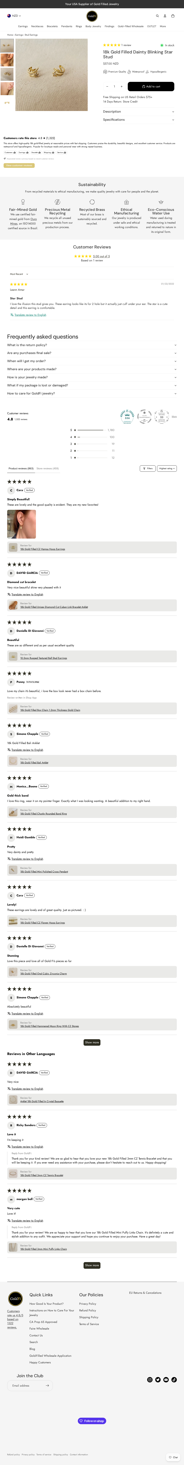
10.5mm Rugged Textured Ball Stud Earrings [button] (43, 658)
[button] (112, 45)
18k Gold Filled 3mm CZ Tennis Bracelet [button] (41, 1175)
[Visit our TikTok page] (174, 1379)
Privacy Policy (87, 1304)
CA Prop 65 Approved (43, 1322)
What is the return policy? (27, 345)
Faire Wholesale (39, 1328)
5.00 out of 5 (101, 256)
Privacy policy (28, 1454)
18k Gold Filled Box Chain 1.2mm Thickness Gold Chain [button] (50, 710)
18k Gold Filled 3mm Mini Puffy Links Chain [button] (43, 1249)
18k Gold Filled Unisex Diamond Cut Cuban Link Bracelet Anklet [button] (54, 607)
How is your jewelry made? (27, 377)
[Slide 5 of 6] (7, 103)
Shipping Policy (88, 1317)
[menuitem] (23, 26)
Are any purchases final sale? (29, 353)
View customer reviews (19, 165)
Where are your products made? (31, 369)
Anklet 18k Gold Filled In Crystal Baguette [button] (42, 1101)
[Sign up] (47, 1385)
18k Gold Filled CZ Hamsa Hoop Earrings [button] (42, 549)
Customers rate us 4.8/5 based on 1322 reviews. (15, 1319)
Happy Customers (40, 1362)
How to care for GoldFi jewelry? (31, 393)
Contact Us (36, 1335)
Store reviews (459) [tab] (47, 468)
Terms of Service (89, 1324)
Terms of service (43, 1454)
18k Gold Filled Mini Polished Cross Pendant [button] (44, 871)
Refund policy (13, 1454)
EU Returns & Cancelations (145, 1293)
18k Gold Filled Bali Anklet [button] (34, 762)
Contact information (79, 1454)
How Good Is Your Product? (46, 1304)
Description (112, 111)
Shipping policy (60, 1454)
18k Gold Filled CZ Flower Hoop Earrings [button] (42, 922)
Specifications (114, 119)
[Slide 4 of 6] (7, 88)
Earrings (19, 35)
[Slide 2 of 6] (7, 60)
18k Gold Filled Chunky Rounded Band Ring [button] (43, 813)
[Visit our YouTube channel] (166, 1379)
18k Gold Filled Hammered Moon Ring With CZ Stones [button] (49, 1026)
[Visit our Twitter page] (158, 1379)
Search (33, 1342)
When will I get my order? (26, 361)
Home (10, 35)
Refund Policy (87, 1310)
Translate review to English (30, 315)
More (174, 416)
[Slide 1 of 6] (7, 45)
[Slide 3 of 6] (7, 74)
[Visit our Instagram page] (150, 1379)
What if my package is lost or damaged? (37, 385)
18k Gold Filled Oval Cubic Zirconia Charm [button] (43, 973)
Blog (32, 1349)
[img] (18, 284)
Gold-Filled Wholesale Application (50, 1356)
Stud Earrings (31, 35)
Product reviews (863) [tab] (21, 468)
